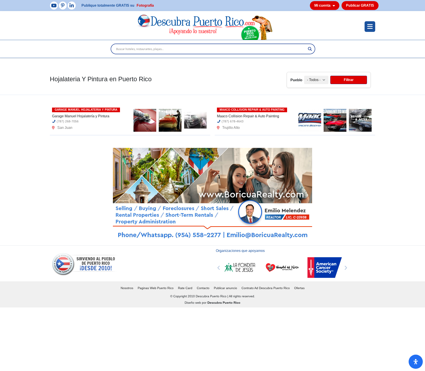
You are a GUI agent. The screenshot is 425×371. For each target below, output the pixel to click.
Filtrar (349, 80)
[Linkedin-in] (71, 5)
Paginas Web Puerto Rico (156, 288)
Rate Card (185, 288)
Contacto (203, 288)
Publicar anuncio (225, 288)
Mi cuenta (322, 5)
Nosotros (127, 288)
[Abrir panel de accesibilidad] (416, 362)
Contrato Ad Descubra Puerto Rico (265, 288)
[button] (218, 267)
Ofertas (299, 288)
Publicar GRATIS (360, 5)
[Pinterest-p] (63, 5)
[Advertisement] (133, 338)
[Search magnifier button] (310, 49)
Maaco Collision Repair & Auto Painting (248, 116)
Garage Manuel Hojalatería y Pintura (80, 116)
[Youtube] (54, 5)
